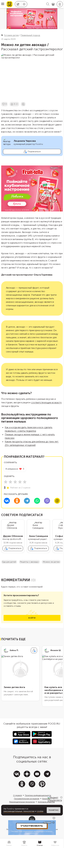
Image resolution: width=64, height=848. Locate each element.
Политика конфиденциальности (38, 795)
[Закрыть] (61, 797)
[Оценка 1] (5, 482)
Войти (31, 618)
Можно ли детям (51, 562)
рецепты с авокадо (29, 562)
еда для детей (9, 562)
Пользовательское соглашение (26, 799)
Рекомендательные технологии (22, 802)
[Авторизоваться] (60, 4)
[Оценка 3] (15, 482)
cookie (40, 811)
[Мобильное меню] (2, 4)
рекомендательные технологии (19, 811)
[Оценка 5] (24, 482)
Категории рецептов (46, 802)
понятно (53, 810)
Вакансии (46, 799)
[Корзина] (53, 4)
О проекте (17, 795)
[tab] (9, 843)
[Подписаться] (34, 650)
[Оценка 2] (10, 482)
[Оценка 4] (20, 482)
